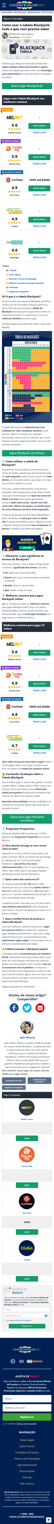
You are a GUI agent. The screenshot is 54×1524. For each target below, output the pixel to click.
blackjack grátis (15, 936)
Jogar (27, 1138)
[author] (5, 35)
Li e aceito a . (19, 1320)
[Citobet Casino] (27, 1248)
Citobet (14, 226)
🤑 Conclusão (12, 287)
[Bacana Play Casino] (27, 1154)
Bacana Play (14, 164)
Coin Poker (15, 195)
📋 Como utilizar (13, 274)
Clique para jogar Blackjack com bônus (27, 818)
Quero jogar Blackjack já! (27, 86)
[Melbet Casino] (27, 1108)
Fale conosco (27, 1483)
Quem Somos (27, 1446)
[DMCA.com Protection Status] (35, 1361)
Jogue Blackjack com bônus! (27, 453)
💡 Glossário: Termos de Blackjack (21, 279)
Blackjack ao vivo (14, 1081)
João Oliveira (27, 1037)
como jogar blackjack (32, 765)
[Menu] (4, 5)
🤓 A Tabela (11, 270)
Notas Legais (27, 1440)
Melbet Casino (14, 132)
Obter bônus (39, 126)
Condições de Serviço (27, 1452)
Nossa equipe (27, 1471)
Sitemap (27, 1477)
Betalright (14, 257)
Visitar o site (39, 132)
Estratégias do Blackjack (39, 1081)
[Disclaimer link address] (21, 1361)
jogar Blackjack (17, 63)
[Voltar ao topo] (48, 1520)
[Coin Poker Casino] (27, 1201)
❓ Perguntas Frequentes (17, 291)
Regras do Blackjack (14, 1088)
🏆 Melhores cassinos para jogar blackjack (25, 283)
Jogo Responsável (27, 1464)
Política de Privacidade (23, 1320)
